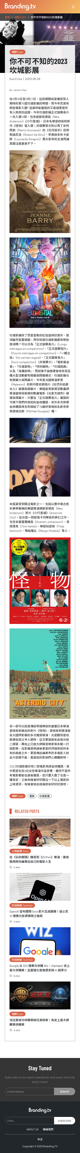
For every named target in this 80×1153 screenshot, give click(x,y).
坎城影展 (44, 796)
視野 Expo (17, 52)
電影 (32, 796)
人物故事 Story (20, 851)
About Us (33, 1129)
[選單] (73, 6)
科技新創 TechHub (22, 905)
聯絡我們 (48, 1129)
